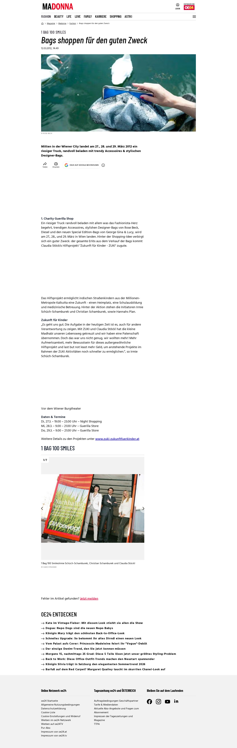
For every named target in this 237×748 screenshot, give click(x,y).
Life (69, 16)
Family (88, 16)
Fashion (46, 16)
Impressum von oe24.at (54, 732)
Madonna (62, 23)
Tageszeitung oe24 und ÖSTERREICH (115, 690)
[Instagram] (158, 701)
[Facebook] (149, 701)
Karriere (101, 16)
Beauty (58, 16)
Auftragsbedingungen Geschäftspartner (116, 701)
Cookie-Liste (48, 712)
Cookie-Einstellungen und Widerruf (60, 716)
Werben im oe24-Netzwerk (56, 720)
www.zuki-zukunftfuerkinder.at (117, 439)
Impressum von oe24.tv (54, 736)
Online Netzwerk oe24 (53, 690)
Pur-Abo (45, 728)
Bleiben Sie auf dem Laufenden (165, 690)
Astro (128, 16)
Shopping (115, 16)
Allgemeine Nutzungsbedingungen (60, 705)
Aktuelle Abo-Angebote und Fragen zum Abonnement (116, 711)
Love (78, 16)
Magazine (51, 23)
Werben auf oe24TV (52, 724)
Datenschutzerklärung (53, 709)
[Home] (42, 23)
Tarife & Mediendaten (106, 705)
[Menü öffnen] (194, 16)
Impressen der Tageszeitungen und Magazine (113, 718)
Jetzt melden (89, 599)
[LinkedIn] (176, 701)
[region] (92, 524)
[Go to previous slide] (41, 508)
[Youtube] (167, 701)
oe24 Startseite (49, 701)
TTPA (97, 724)
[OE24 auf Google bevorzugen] (103, 165)
